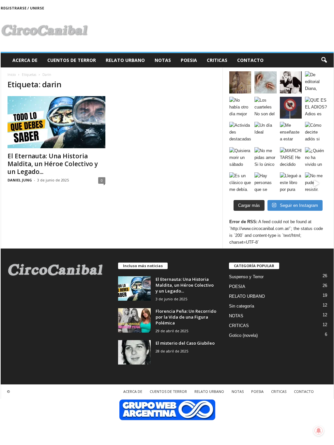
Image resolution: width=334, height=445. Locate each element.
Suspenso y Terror (246, 276)
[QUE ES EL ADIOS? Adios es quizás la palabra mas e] (316, 108)
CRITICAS (217, 60)
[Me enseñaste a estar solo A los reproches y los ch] (291, 133)
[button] (324, 60)
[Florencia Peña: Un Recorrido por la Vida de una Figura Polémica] (134, 320)
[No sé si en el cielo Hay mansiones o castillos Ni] (291, 108)
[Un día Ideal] (265, 133)
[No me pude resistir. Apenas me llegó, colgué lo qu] (316, 183)
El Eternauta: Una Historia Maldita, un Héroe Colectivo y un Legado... (53, 164)
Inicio (12, 74)
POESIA (189, 60)
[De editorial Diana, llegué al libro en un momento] (316, 82)
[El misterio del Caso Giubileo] (134, 352)
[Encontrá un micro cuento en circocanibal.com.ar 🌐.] (291, 82)
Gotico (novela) (243, 335)
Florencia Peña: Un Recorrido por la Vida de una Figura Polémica (186, 317)
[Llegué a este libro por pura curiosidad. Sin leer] (291, 183)
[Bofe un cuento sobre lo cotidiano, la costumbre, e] (265, 82)
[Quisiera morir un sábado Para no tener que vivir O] (240, 158)
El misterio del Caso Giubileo (185, 343)
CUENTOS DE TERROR (71, 60)
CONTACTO (250, 60)
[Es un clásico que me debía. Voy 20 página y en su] (240, 183)
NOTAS (163, 60)
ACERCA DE (25, 60)
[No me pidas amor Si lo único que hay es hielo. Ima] (265, 158)
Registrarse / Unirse (22, 8)
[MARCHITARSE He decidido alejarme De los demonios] (291, 158)
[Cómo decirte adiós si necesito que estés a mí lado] (316, 133)
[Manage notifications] (318, 430)
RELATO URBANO (125, 60)
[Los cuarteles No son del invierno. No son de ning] (265, 108)
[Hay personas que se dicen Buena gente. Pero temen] (265, 183)
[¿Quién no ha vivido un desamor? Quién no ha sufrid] (316, 158)
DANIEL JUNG (20, 180)
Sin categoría (241, 306)
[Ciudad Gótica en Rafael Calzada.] (240, 82)
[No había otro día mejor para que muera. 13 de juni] (240, 108)
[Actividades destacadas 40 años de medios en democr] (240, 133)
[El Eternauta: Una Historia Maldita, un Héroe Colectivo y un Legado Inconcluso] (56, 122)
